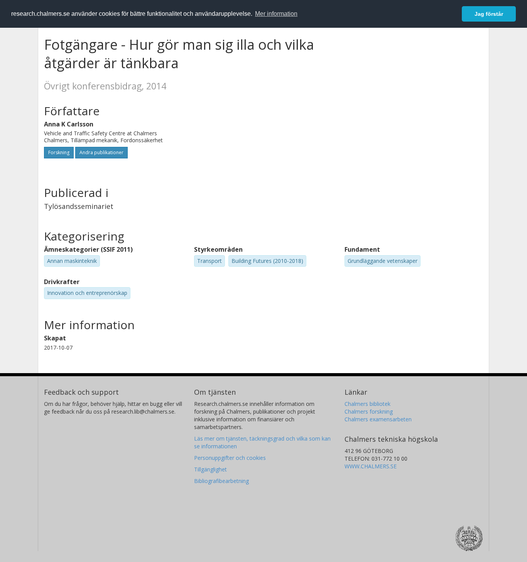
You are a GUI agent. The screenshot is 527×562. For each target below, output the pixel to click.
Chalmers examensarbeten (378, 419)
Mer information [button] (276, 13)
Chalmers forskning (369, 411)
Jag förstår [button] (489, 14)
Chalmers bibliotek (367, 403)
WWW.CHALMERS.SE (371, 466)
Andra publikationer (101, 152)
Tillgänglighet (210, 469)
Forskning (58, 152)
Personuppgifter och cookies (230, 457)
